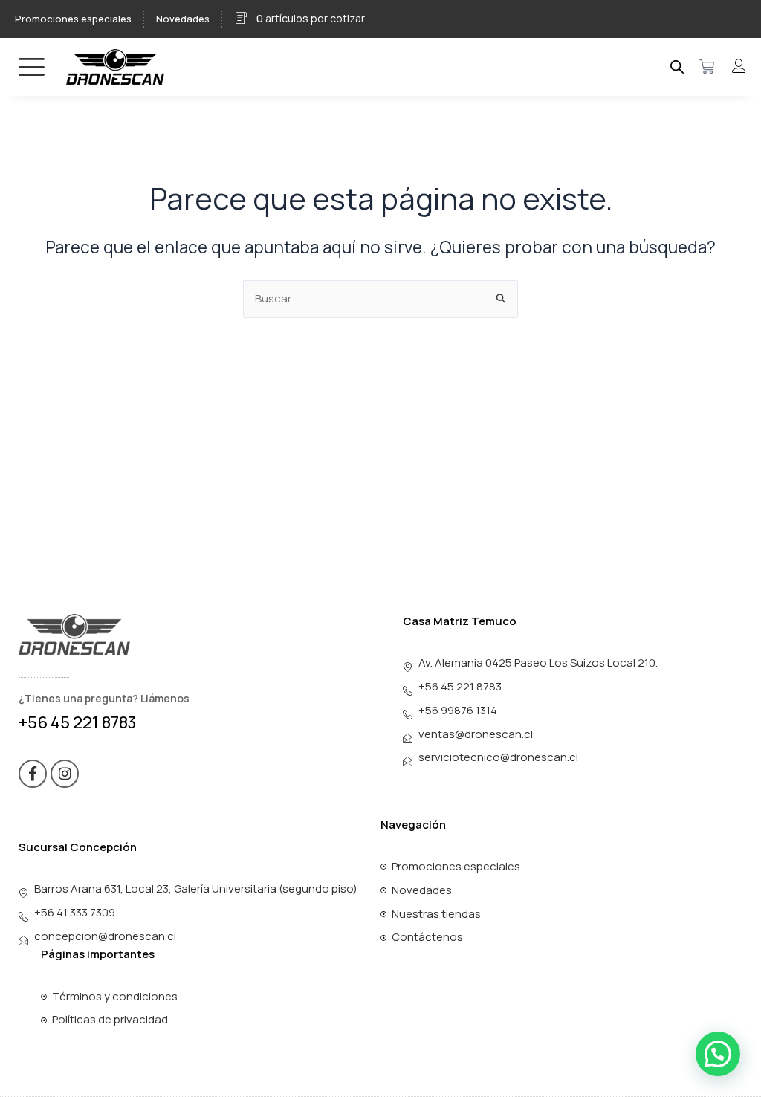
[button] (718, 1054)
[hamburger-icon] (31, 67)
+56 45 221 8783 (78, 722)
